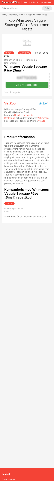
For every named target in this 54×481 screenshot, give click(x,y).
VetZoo (10, 103)
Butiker (24, 2)
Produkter (33, 2)
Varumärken (46, 2)
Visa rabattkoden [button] (26, 85)
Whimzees (43, 118)
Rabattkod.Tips (11, 2)
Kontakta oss (8, 479)
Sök (47, 8)
